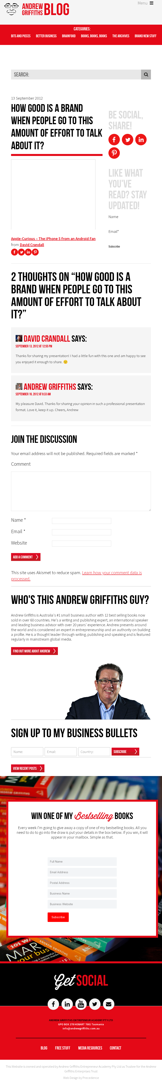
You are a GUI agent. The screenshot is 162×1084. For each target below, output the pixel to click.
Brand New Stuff (145, 36)
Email (18, 531)
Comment (21, 464)
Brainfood (68, 36)
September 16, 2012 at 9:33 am (33, 394)
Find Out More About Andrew (31, 651)
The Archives (120, 36)
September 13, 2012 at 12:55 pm (34, 346)
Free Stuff (62, 1048)
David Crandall (32, 244)
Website (19, 543)
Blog (44, 1048)
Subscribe (120, 751)
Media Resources (90, 1048)
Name (18, 520)
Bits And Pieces (20, 36)
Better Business (46, 36)
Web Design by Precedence (81, 1078)
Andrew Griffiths (50, 387)
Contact (115, 1048)
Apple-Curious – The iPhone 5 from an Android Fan (53, 238)
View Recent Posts (25, 768)
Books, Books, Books (94, 36)
